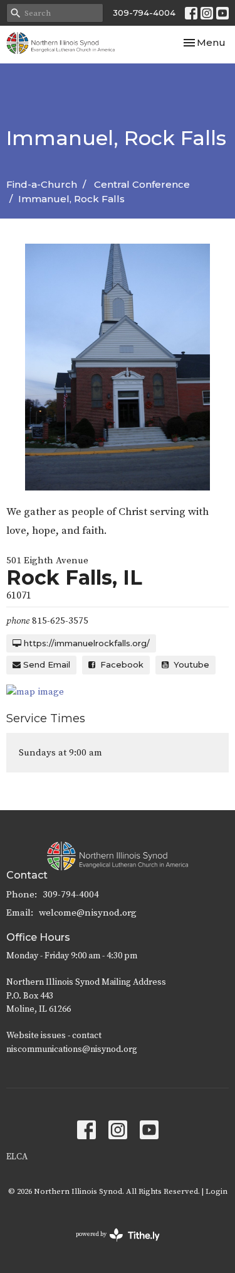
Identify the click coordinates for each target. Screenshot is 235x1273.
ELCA (17, 1156)
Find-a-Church (41, 184)
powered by (110, 1245)
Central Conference (142, 184)
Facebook (119, 664)
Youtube (189, 664)
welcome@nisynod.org (88, 913)
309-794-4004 (144, 13)
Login (216, 1191)
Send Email (45, 664)
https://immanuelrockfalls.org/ (85, 643)
